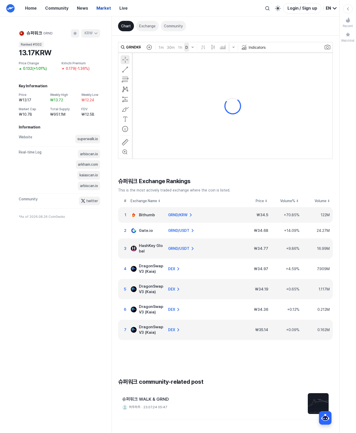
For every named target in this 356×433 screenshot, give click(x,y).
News (82, 8)
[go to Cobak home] (10, 8)
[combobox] (331, 8)
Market (103, 8)
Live (123, 8)
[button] (225, 403)
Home (31, 8)
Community (57, 8)
